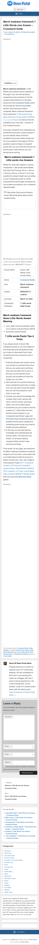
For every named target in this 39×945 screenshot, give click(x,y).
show (14, 83)
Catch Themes (25, 942)
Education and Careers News (13, 860)
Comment (8, 717)
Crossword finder (23, 648)
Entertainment (8, 862)
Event (6, 865)
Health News (8, 871)
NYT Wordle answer (27, 474)
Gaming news (8, 867)
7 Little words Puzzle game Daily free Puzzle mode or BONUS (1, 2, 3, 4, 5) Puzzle (19, 117)
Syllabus (7, 885)
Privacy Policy (33, 939)
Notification (7, 876)
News (6, 874)
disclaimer (20, 914)
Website (7, 762)
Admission (7, 851)
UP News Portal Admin (28, 32)
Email (6, 754)
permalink (8, 656)
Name (7, 746)
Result (6, 881)
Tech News (7, 887)
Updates (5, 650)
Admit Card (7, 853)
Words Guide (8, 892)
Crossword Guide (22, 103)
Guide (31, 648)
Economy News (9, 858)
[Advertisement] (19, 60)
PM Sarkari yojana (10, 878)
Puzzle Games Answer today (24, 650)
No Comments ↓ (10, 34)
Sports (6, 883)
